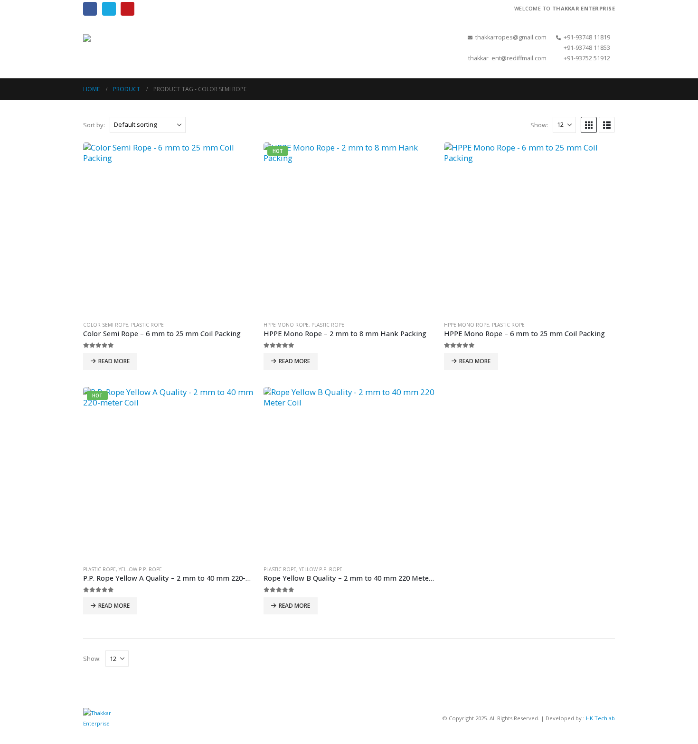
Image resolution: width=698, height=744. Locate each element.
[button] (322, 48)
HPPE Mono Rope (286, 324)
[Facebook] (90, 9)
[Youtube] (127, 9)
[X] (109, 9)
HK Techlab (600, 718)
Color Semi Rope (105, 324)
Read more (114, 361)
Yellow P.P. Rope (140, 569)
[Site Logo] (130, 47)
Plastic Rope (147, 324)
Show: (539, 125)
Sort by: (94, 125)
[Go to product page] (168, 227)
